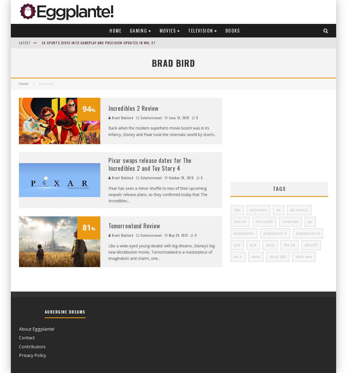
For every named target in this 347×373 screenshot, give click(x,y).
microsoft (264, 221)
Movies (168, 30)
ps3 (237, 245)
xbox (256, 256)
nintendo (290, 221)
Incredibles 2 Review (133, 108)
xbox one (303, 256)
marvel (240, 221)
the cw (289, 245)
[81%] (59, 265)
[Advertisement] (279, 136)
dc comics (299, 210)
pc (310, 221)
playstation (244, 233)
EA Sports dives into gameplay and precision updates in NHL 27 (98, 42)
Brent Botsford (122, 118)
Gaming (138, 30)
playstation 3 (275, 233)
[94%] (59, 143)
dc (279, 210)
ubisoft (311, 245)
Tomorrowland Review (134, 225)
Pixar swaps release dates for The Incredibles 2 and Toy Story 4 (149, 164)
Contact (27, 338)
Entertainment (151, 118)
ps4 (253, 245)
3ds (237, 210)
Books (233, 30)
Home (116, 30)
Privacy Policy (32, 355)
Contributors (32, 347)
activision (258, 210)
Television (200, 30)
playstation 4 (308, 233)
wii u (238, 256)
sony (270, 245)
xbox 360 (278, 256)
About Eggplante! (36, 329)
